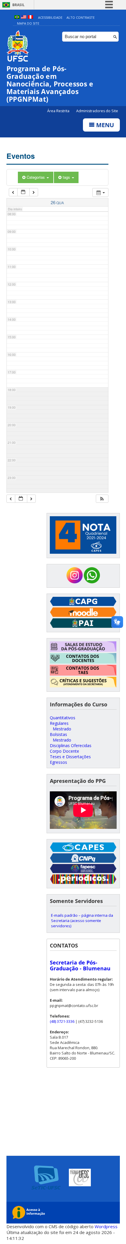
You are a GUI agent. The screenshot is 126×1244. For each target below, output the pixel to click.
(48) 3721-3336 (62, 1021)
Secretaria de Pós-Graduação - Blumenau (80, 965)
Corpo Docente (64, 751)
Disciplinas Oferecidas (70, 745)
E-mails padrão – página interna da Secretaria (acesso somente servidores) (82, 920)
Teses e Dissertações (70, 756)
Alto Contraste (81, 17)
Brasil (18, 4)
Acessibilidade (50, 17)
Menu (104, 125)
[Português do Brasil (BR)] (17, 17)
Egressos (58, 762)
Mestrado (62, 729)
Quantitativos (62, 717)
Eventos (20, 156)
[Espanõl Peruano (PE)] (30, 17)
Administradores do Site (97, 110)
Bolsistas (58, 734)
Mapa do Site (28, 23)
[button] (102, 499)
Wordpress (106, 1226)
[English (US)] (23, 17)
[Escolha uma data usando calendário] (23, 192)
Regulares (59, 723)
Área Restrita (58, 110)
